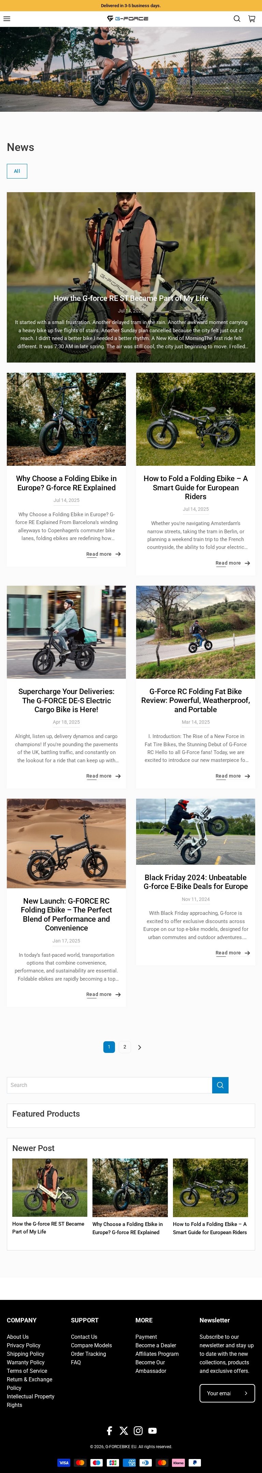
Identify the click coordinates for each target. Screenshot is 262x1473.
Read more (99, 554)
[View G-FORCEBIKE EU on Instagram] (138, 1430)
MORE (143, 1320)
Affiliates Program (157, 1354)
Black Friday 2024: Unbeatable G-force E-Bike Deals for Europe (196, 882)
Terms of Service (27, 1371)
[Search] (220, 1085)
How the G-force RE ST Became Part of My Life (131, 298)
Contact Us (84, 1337)
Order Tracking (88, 1354)
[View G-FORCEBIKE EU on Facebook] (109, 1430)
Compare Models (91, 1345)
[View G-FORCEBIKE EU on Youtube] (152, 1430)
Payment (146, 1337)
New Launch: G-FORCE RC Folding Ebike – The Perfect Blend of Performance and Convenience (66, 914)
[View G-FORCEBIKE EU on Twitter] (123, 1430)
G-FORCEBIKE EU (120, 1446)
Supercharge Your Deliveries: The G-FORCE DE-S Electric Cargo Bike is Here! (66, 700)
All (17, 171)
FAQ (76, 1362)
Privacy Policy (24, 1345)
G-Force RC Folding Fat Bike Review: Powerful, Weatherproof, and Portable (195, 700)
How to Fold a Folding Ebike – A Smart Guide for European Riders (196, 487)
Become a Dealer (155, 1345)
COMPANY (22, 1320)
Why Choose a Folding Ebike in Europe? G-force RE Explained (66, 483)
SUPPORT (85, 1320)
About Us (18, 1337)
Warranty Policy (26, 1362)
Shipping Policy (25, 1354)
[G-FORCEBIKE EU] (127, 18)
